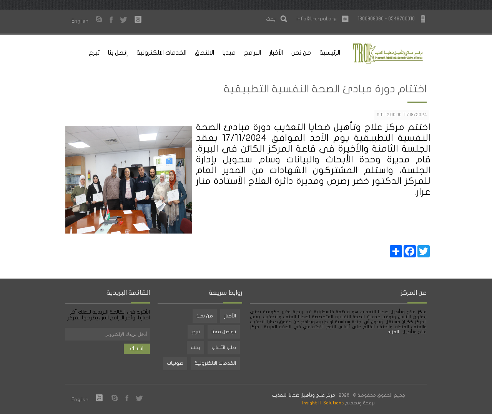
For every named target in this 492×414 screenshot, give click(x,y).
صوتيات (175, 363)
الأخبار (276, 53)
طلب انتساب (223, 347)
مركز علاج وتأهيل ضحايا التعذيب (303, 395)
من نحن (301, 53)
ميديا (229, 53)
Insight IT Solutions (323, 403)
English (79, 21)
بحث (195, 347)
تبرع (94, 53)
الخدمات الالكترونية (161, 53)
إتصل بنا (118, 53)
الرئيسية (329, 53)
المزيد (394, 331)
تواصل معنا (223, 331)
